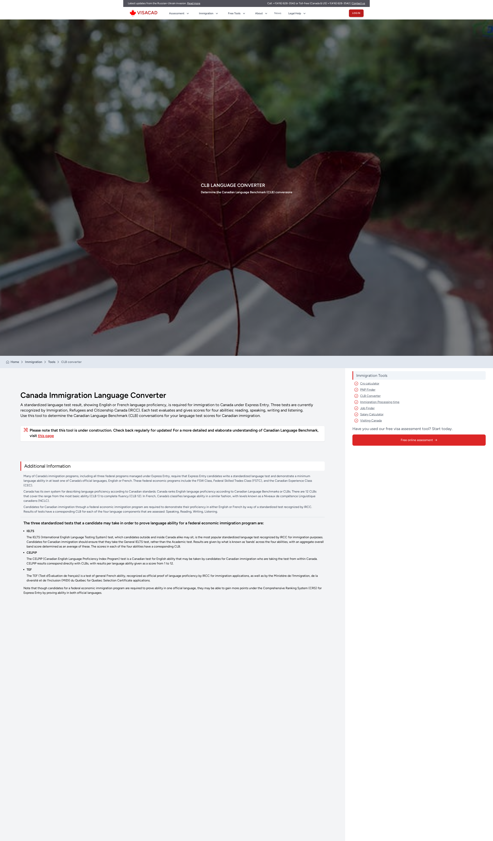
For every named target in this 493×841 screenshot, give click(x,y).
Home (15, 362)
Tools (51, 362)
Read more (193, 3)
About (259, 13)
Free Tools (234, 13)
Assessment (176, 13)
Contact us (358, 3)
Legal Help (294, 13)
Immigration (206, 13)
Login (356, 13)
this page (46, 435)
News (277, 13)
